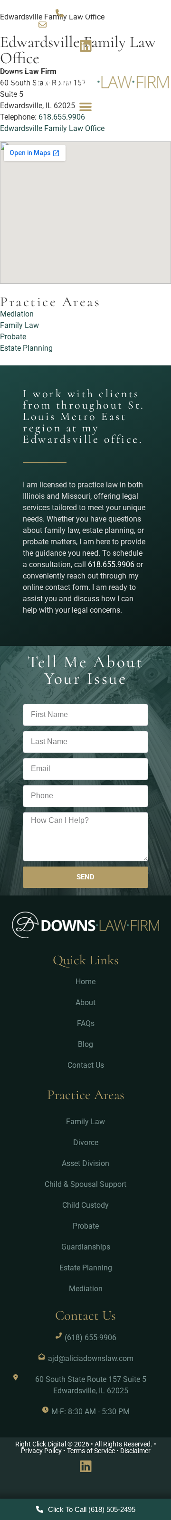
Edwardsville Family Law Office (52, 128)
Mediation (17, 313)
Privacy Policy (41, 1451)
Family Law (19, 325)
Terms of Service (91, 1451)
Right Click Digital (40, 1444)
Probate (13, 336)
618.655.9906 (111, 564)
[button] (85, 106)
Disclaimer (135, 1451)
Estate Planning (26, 348)
